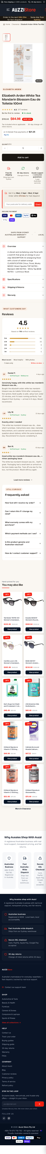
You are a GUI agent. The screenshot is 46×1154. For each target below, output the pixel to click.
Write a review (36, 363)
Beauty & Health (8, 1003)
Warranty (5, 1052)
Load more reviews (22, 480)
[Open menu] (8, 10)
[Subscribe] (39, 1104)
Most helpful (18, 360)
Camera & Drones (9, 1010)
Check (38, 204)
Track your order (9, 1037)
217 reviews (22, 110)
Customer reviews (9, 1074)
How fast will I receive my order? (20, 503)
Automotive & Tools (10, 999)
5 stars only (8, 363)
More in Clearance (23, 809)
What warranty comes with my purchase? (19, 523)
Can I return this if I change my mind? (19, 512)
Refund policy (7, 1085)
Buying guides (7, 1040)
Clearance (16, 24)
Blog (4, 1070)
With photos (30, 360)
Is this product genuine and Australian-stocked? (17, 543)
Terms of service (8, 1081)
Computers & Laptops (11, 1014)
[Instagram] (9, 1118)
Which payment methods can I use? (21, 533)
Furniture (5, 1007)
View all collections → (11, 1022)
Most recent (6, 360)
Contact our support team (15, 987)
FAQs (4, 1056)
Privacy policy (7, 1078)
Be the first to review (11, 113)
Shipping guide (8, 1044)
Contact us (6, 1033)
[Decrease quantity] (4, 148)
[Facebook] (4, 1118)
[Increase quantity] (41, 148)
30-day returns (8, 1048)
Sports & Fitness (8, 1018)
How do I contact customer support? (21, 553)
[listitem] (6, 37)
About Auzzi (7, 1066)
